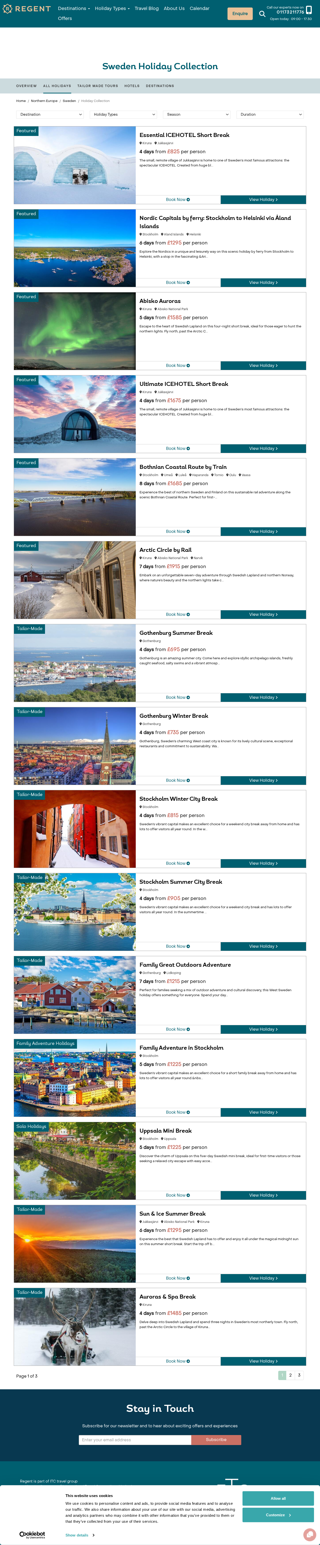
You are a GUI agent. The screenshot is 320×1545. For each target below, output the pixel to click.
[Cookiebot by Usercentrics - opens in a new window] (32, 1535)
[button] (50, 115)
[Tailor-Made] (75, 662)
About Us (174, 8)
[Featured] (75, 164)
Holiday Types (111, 8)
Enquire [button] (240, 13)
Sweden (69, 101)
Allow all (278, 1498)
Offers (65, 18)
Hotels (132, 86)
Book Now (176, 199)
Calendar (200, 8)
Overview (26, 86)
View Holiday (262, 199)
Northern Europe (44, 101)
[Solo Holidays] (75, 1160)
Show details (77, 1535)
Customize (275, 1515)
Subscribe (216, 1439)
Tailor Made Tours (98, 86)
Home (21, 101)
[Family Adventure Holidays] (75, 1077)
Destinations (73, 8)
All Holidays (57, 86)
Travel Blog (147, 8)
